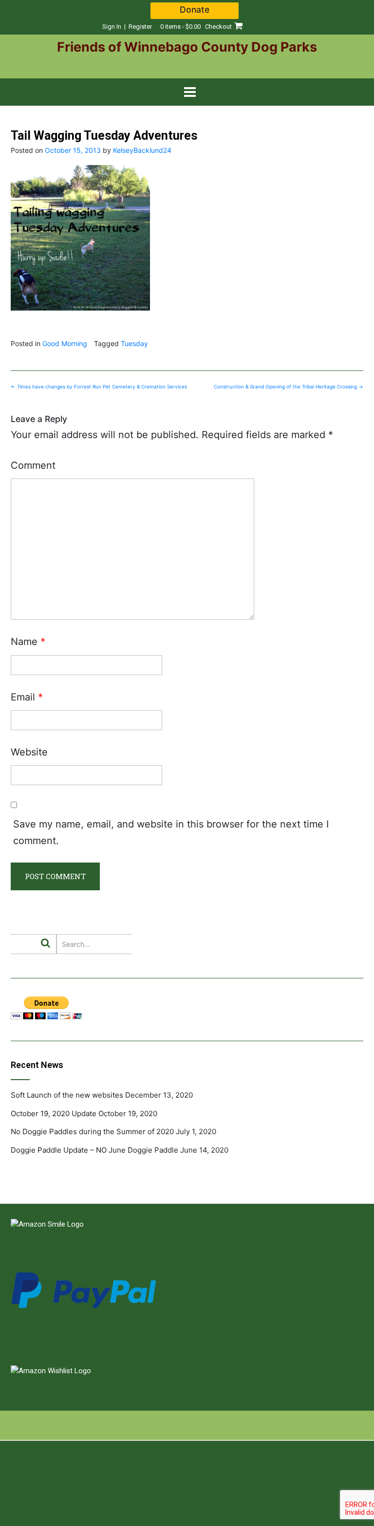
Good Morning (64, 343)
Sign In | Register (127, 26)
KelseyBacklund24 (142, 150)
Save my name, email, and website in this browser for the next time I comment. (171, 832)
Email (27, 697)
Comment (33, 465)
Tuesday (134, 343)
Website (29, 752)
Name (28, 641)
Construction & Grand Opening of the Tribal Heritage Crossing (288, 386)
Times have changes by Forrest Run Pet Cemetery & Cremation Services (99, 386)
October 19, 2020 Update (53, 1113)
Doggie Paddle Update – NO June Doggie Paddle (94, 1150)
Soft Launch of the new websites (67, 1095)
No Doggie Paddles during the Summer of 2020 (92, 1131)
